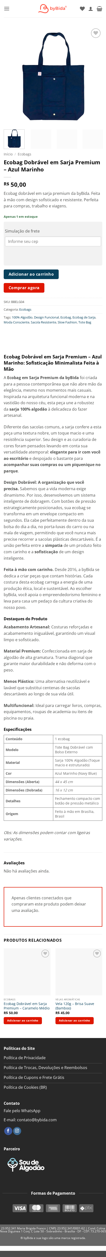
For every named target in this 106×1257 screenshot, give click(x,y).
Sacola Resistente (43, 322)
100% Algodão (22, 317)
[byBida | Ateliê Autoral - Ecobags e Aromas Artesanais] (51, 8)
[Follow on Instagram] (17, 1131)
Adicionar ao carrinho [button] (22, 1020)
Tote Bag (84, 322)
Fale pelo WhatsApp (22, 1110)
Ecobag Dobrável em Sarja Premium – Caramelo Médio (27, 1006)
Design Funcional (46, 317)
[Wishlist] (82, 8)
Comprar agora (24, 287)
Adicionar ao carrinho (31, 274)
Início (8, 154)
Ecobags (24, 154)
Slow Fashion (67, 322)
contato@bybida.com (37, 1120)
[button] (7, 8)
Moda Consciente (16, 322)
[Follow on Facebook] (8, 1131)
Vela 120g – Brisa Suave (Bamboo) (74, 1006)
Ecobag (65, 317)
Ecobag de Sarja (83, 317)
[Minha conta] (90, 8)
